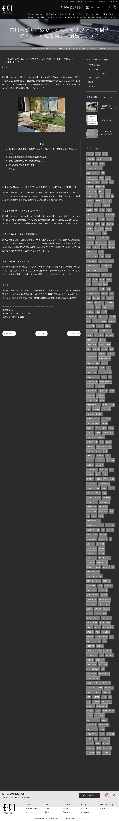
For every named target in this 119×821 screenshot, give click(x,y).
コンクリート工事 (93, 363)
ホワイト (108, 228)
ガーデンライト (92, 729)
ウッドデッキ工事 (93, 423)
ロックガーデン (106, 266)
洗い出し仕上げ (92, 502)
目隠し (99, 748)
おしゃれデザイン (93, 720)
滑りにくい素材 (92, 535)
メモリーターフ (106, 275)
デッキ (102, 729)
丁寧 (97, 224)
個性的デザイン (103, 725)
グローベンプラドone (105, 261)
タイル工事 (90, 395)
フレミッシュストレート (95, 215)
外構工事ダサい (108, 432)
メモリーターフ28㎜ (99, 321)
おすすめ (101, 219)
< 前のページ (9, 333)
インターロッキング (93, 493)
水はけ (109, 210)
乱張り (89, 205)
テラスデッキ (103, 590)
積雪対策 (90, 660)
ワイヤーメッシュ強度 (104, 446)
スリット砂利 (91, 558)
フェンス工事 (91, 391)
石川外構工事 (91, 599)
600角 (100, 586)
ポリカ (104, 377)
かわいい (106, 205)
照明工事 (90, 479)
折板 (110, 377)
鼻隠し (108, 326)
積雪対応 (111, 247)
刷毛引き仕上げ (92, 368)
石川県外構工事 (92, 382)
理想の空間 (109, 655)
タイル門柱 (90, 326)
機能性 (102, 210)
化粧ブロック (104, 502)
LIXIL (88, 321)
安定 (105, 451)
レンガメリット (92, 470)
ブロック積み (91, 548)
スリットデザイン (104, 558)
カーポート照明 (105, 623)
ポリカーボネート (93, 377)
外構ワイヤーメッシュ (94, 451)
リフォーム (106, 752)
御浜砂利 (112, 321)
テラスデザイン (92, 734)
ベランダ (90, 432)
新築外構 (96, 298)
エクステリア (104, 739)
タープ (104, 312)
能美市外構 (90, 706)
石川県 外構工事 (104, 358)
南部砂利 (96, 349)
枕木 (101, 196)
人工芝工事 (107, 650)
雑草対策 (104, 423)
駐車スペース (98, 303)
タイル (108, 178)
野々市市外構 (91, 539)
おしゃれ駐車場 (92, 623)
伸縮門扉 (90, 187)
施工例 (101, 252)
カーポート (107, 748)
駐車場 (91, 82)
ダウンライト (103, 317)
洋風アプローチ (104, 674)
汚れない (110, 219)
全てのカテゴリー (95, 65)
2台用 (102, 368)
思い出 (101, 191)
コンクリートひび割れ (94, 650)
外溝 (97, 312)
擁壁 (101, 178)
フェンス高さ (91, 604)
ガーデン (91, 86)
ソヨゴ (105, 474)
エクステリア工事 (108, 405)
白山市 (89, 228)
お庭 (88, 409)
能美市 (102, 279)
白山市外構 (110, 460)
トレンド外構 (100, 386)
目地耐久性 (90, 446)
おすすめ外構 (91, 590)
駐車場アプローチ (93, 419)
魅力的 (102, 400)
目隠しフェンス (108, 307)
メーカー (90, 242)
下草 (101, 256)
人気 (104, 641)
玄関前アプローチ (104, 344)
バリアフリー (110, 525)
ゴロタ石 (99, 201)
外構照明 (99, 479)
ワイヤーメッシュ (93, 266)
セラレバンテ (91, 358)
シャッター (107, 201)
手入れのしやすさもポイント (22, 164)
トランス (103, 340)
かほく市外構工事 (93, 669)
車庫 (88, 697)
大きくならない (92, 178)
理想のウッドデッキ (93, 581)
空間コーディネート (93, 692)
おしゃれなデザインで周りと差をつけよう (28, 156)
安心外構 (103, 535)
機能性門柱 (90, 646)
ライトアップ (91, 664)
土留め (89, 715)
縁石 (111, 470)
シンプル (97, 627)
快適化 (98, 432)
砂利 (98, 752)
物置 (88, 164)
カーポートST (91, 354)
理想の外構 (109, 335)
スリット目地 (98, 335)
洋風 (97, 632)
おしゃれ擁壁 (91, 511)
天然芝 (89, 609)
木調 (88, 279)
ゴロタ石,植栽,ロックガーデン (97, 270)
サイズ (108, 256)
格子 (111, 637)
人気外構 (96, 409)
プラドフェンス (92, 256)
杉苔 (111, 511)
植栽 (103, 173)
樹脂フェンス (91, 261)
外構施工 (104, 720)
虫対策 (101, 516)
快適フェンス (100, 660)
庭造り (98, 711)
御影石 (108, 456)
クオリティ (90, 456)
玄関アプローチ (106, 701)
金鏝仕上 (104, 363)
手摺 (103, 530)
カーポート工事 (101, 428)
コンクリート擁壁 (93, 182)
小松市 (95, 279)
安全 (103, 669)
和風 (88, 247)
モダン (112, 391)
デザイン (90, 743)
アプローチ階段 (109, 479)
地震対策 (108, 442)
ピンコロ (90, 460)
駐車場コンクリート (93, 405)
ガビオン (90, 201)
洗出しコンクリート (93, 233)
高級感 (104, 488)
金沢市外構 (100, 395)
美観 (88, 701)
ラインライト (91, 372)
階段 (104, 233)
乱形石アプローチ (93, 618)
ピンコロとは (100, 460)
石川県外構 (109, 303)
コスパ (104, 697)
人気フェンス (103, 391)
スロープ (110, 530)
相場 (111, 349)
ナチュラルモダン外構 (94, 576)
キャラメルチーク (105, 330)
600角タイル (91, 586)
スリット (101, 553)
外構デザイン (91, 553)
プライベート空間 (101, 637)
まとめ (12, 169)
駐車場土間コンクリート (95, 525)
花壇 (95, 210)
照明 (111, 182)
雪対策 (102, 734)
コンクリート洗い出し (94, 414)
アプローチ (90, 752)
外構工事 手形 (92, 442)
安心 (103, 224)
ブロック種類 (103, 507)
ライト (89, 627)
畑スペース (90, 544)
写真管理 (100, 456)
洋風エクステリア (108, 711)
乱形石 (106, 609)
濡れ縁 (89, 335)
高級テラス (108, 586)
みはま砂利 (106, 497)
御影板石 (90, 474)
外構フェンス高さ (104, 599)
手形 (101, 442)
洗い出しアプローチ (93, 497)
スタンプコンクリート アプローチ (98, 683)
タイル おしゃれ (93, 678)
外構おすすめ (108, 688)
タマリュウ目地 (101, 242)
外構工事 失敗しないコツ (95, 437)
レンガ (108, 191)
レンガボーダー (92, 196)
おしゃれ (106, 743)
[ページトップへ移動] (115, 795)
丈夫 (104, 493)
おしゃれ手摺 (91, 674)
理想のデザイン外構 (93, 567)
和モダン (104, 349)
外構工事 (104, 293)
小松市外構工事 (102, 562)
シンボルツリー (92, 289)
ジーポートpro (92, 330)
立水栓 (89, 210)
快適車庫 (96, 697)
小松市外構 (90, 562)
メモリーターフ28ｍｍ (94, 688)
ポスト (102, 289)
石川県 (89, 739)
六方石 (94, 516)
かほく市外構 (103, 664)
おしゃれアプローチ (93, 641)
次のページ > (74, 333)
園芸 (112, 567)
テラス (109, 279)
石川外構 (104, 595)
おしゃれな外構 (108, 627)
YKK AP (112, 317)
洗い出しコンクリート (94, 168)
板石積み (101, 548)
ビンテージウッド (93, 275)
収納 (105, 284)
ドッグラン (90, 159)
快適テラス (106, 692)
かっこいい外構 (99, 715)
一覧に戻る (41, 333)
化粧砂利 (90, 637)
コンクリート (91, 252)
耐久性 (111, 428)
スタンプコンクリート (97, 73)
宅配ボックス (103, 511)
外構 (95, 739)
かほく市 (90, 307)
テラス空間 (105, 632)
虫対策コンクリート (93, 521)
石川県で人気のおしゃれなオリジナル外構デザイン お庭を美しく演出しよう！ (43, 150)
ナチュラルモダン (93, 572)
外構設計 (96, 701)
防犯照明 (100, 646)
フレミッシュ (98, 228)
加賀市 (98, 307)
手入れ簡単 (90, 238)
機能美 (102, 164)
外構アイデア (91, 725)
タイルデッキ (97, 284)
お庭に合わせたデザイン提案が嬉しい (26, 160)
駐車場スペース (92, 340)
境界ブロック (91, 507)
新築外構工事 (91, 317)
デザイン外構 (106, 409)
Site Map (104, 808)
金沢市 (105, 154)
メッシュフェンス (93, 293)
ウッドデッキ (93, 69)
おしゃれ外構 (106, 419)
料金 (103, 298)
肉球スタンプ (100, 187)
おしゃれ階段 (91, 483)
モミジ (98, 474)
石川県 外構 (91, 344)
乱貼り (89, 613)
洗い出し (111, 242)
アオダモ (106, 567)
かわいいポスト (92, 655)
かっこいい (90, 748)
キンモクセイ (110, 215)
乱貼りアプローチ (100, 613)
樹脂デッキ (106, 581)
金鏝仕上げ (103, 470)
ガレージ (104, 182)
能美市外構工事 (102, 706)
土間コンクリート (93, 173)
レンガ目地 (99, 465)
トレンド (90, 386)
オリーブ (100, 326)
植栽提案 (90, 711)
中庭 (101, 655)
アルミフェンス (94, 77)
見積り (98, 743)
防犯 (108, 289)
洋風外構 (90, 632)
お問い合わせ (95, 7)
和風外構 (90, 465)
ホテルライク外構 (93, 488)
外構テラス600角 (92, 595)
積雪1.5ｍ (111, 354)
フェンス (90, 154)
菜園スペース (103, 539)
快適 (88, 284)
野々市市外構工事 (106, 382)
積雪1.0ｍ (102, 354)
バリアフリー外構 (93, 530)
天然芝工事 (98, 609)
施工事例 (110, 298)
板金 (111, 293)
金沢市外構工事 (92, 400)
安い (88, 298)
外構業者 (90, 312)
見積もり (90, 224)
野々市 (89, 303)
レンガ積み (100, 544)
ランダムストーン (103, 238)
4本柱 (108, 368)
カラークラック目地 (105, 372)
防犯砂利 (90, 428)
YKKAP (104, 247)
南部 (88, 349)
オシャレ (97, 205)
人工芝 (98, 154)
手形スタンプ (91, 191)
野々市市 (110, 224)
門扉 (110, 697)
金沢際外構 (110, 734)
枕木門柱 (96, 247)
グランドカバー (106, 618)
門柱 (107, 196)
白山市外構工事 (104, 483)
